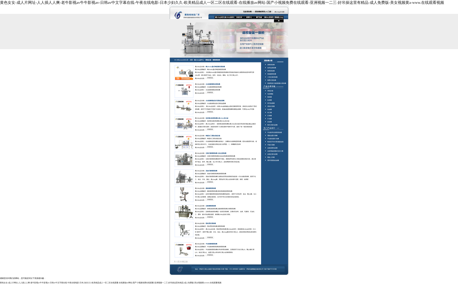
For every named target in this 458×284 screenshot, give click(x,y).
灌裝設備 (208, 60)
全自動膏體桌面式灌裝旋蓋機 (215, 100)
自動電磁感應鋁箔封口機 (275, 151)
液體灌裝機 (271, 65)
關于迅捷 (259, 17)
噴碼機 (269, 97)
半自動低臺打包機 (273, 138)
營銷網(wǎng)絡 (279, 18)
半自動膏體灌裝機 (211, 244)
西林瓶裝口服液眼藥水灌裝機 (276, 83)
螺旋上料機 (271, 157)
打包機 (269, 119)
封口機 (269, 112)
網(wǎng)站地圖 (279, 12)
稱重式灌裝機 (271, 80)
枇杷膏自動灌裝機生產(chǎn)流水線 (217, 118)
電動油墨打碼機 (272, 135)
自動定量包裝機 (272, 154)
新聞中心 (249, 17)
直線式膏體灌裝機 (211, 171)
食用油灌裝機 (271, 68)
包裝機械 (270, 94)
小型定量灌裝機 (272, 77)
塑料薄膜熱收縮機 (273, 160)
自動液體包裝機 (272, 148)
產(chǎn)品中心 (199, 60)
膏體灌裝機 (216, 60)
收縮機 (269, 109)
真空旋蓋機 (271, 103)
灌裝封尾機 (271, 106)
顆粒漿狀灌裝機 (211, 223)
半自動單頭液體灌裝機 (274, 132)
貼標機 (269, 100)
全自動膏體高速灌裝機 (213, 84)
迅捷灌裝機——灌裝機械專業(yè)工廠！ (258, 12)
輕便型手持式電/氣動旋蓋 (275, 142)
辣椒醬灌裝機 (271, 74)
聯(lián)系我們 (268, 17)
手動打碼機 (271, 145)
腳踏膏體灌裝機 (211, 188)
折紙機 (269, 122)
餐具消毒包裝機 (272, 125)
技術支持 (239, 17)
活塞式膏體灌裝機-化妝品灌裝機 (216, 153)
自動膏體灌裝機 (211, 206)
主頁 (191, 60)
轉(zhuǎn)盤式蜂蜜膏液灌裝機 (215, 66)
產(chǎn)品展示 (229, 17)
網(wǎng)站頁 (219, 17)
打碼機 (269, 115)
